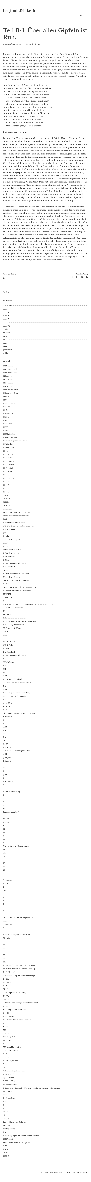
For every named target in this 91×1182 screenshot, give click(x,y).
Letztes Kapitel (9, 1091)
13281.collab (8, 366)
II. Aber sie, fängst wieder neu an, (16, 935)
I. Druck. (6, 546)
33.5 (4, 955)
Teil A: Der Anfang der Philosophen (18, 580)
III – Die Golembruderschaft (15, 563)
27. (4, 877)
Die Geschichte (9, 557)
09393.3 (6, 1153)
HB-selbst (7, 761)
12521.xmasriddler (10, 390)
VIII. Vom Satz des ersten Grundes (17, 1020)
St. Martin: (7, 880)
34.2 (5, 959)
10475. (5, 1146)
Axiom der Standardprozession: (16, 516)
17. (4, 843)
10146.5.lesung (9, 478)
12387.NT (7, 397)
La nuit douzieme (10, 1085)
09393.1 (6, 495)
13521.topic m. (9, 376)
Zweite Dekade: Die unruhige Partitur (18, 918)
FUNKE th (7, 615)
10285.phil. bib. (9, 434)
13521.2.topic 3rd (10, 369)
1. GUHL (6, 822)
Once (5, 1095)
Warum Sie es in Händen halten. (16, 846)
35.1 (4, 962)
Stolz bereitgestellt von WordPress (50, 1172)
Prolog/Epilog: (9, 1129)
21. (4, 856)
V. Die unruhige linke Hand (14, 1071)
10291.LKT (7, 424)
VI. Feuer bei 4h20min (12, 628)
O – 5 (5, 1068)
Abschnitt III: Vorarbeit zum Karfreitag (19, 713)
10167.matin (7, 458)
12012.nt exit (8, 383)
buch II (6, 312)
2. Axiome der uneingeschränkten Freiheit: (20, 1003)
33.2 (5, 952)
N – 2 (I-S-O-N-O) (10, 1051)
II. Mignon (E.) (9, 1016)
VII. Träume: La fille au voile (14, 696)
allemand (7, 306)
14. (4, 833)
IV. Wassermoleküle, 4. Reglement (17, 591)
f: (3, 659)
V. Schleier (7, 717)
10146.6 (6, 475)
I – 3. (5, 1054)
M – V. (5, 989)
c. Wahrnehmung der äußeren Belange (19, 976)
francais (6, 333)
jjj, (4, 720)
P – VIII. (6, 1006)
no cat (5, 340)
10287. (5, 427)
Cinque (6, 1119)
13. (4, 829)
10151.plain (7, 471)
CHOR (5, 632)
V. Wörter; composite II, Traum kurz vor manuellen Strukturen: (29, 604)
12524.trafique (8, 386)
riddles (6, 353)
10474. (5, 1149)
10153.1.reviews (9, 465)
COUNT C (81, 16)
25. (4, 870)
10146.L (6, 492)
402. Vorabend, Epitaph (12, 679)
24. (4, 867)
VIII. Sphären (8, 662)
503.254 (6, 1057)
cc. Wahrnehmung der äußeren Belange (19, 969)
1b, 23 (5, 744)
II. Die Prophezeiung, (12, 792)
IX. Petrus (7, 1040)
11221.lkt (6, 407)
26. (4, 873)
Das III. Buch (8, 747)
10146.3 (6, 485)
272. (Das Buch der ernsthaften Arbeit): (19, 526)
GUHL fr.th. (8, 598)
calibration (7, 509)
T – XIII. (6, 1034)
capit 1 (5, 543)
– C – (5, 894)
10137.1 (5, 451)
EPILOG (6, 1125)
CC (4, 890)
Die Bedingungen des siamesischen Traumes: (21, 1136)
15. (4, 836)
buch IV (6, 319)
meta (5, 336)
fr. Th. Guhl (36, 44)
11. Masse (6, 560)
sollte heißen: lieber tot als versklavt (18, 683)
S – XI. (5, 1027)
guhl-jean (7, 758)
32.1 (4, 942)
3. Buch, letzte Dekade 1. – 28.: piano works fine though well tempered (31, 1088)
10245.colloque (9, 444)
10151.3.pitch (8, 468)
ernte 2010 (7, 703)
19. (4, 850)
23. (4, 863)
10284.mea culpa (10, 437)
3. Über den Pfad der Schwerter (16, 574)
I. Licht (6, 536)
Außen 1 (6, 570)
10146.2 (6, 489)
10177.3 (5, 410)
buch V (6, 323)
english (6, 329)
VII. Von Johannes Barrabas (14, 1010)
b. (4, 931)
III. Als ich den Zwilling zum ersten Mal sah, (21, 965)
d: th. (5, 635)
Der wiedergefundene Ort (13, 625)
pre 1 (5, 533)
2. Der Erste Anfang (11, 553)
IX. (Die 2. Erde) (10, 642)
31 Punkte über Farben (12, 550)
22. (4, 860)
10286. (5, 431)
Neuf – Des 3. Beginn (11, 540)
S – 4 (5, 1064)
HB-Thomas (8, 781)
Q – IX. (6, 1013)
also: (5, 921)
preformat (7, 350)
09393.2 (6, 499)
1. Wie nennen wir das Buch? (15, 523)
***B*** (6, 819)
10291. (5, 420)
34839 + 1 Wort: (9, 1081)
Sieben (6, 1112)
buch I (5, 309)
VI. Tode (6, 707)
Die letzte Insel (9, 1098)
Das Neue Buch (9, 529)
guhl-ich (6, 775)
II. (4, 601)
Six (4, 1115)
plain (5, 346)
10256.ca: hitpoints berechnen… (16, 441)
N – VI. (6, 996)
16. (4, 839)
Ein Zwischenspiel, (10, 710)
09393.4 (6, 502)
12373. (5, 400)
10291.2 (6, 417)
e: (3, 638)
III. (4, 611)
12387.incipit (8, 1139)
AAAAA (6, 884)
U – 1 (5, 1044)
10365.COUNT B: (10, 414)
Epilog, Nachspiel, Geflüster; (14, 1122)
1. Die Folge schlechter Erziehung (16, 693)
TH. (4, 669)
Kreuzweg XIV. (9, 1037)
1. (3, 795)
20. (4, 853)
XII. (4, 1030)
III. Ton (6, 584)
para (5, 343)
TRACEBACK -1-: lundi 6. (13, 608)
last (4, 1132)
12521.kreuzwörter (10, 393)
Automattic (83, 1172)
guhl (5, 676)
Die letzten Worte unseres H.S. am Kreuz (19, 621)
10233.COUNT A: (10, 448)
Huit (5, 1108)
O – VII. (6, 999)
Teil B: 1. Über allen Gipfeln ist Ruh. (17, 751)
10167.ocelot (8, 454)
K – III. (6, 979)
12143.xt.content (9, 380)
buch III (6, 316)
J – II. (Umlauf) (9, 972)
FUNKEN (7, 594)
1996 (5, 519)
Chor (5, 734)
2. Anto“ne (7, 925)
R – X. (5, 1023)
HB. (4, 666)
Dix (4, 1102)
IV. (4, 672)
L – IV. (5, 986)
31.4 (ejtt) (6, 938)
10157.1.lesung (8, 461)
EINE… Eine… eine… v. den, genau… (17, 512)
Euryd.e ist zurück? (11, 812)
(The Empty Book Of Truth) (14, 993)
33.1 (4, 945)
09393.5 (6, 506)
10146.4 (6, 482)
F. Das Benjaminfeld (11, 1061)
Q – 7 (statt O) (8, 1078)
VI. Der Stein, (8, 982)
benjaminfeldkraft (19, 11)
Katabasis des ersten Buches (14, 618)
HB (4, 686)
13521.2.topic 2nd (10, 373)
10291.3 (6, 1156)
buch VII (6, 326)
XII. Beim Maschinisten (12, 1047)
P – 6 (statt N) (8, 1074)
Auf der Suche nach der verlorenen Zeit (19, 587)
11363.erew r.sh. (9, 403)
